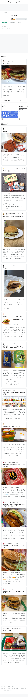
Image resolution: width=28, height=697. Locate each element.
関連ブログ (19, 22)
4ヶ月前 (23, 168)
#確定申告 (18, 455)
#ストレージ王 (11, 204)
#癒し (4, 208)
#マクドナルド (6, 258)
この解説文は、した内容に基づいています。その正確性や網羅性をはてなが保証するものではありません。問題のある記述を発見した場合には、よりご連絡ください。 (7, 29)
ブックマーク (5, 105)
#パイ (15, 384)
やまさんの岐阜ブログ (9, 589)
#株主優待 (5, 203)
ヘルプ (12, 688)
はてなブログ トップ (6, 12)
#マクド (4, 308)
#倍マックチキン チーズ (8, 381)
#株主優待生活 (6, 453)
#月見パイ (11, 383)
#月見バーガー (6, 418)
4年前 (17, 543)
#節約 (8, 457)
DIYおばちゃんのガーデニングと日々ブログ (13, 168)
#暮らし (21, 206)
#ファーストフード (18, 383)
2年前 (14, 343)
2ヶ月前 (13, 128)
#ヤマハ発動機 (11, 203)
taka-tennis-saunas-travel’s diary (11, 628)
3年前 (17, 462)
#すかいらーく (18, 203)
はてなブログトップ (22, 688)
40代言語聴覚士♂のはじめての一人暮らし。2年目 (14, 213)
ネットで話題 (12, 22)
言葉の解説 (4, 22)
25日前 (13, 61)
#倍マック (9, 95)
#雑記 (7, 208)
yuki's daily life (8, 424)
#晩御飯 (4, 95)
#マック (4, 336)
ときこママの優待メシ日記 (10, 462)
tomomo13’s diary (8, 343)
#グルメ (11, 384)
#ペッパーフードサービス (8, 206)
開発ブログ (16, 688)
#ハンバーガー (6, 384)
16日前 (20, 628)
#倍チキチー (5, 383)
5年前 (15, 589)
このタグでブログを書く (21, 19)
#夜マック (12, 258)
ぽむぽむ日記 (7, 313)
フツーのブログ (8, 61)
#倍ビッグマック (6, 455)
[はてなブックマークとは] (9, 101)
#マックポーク (18, 258)
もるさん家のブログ (8, 390)
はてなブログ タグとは (5, 688)
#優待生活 (22, 496)
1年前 (12, 313)
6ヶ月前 (13, 265)
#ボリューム (10, 583)
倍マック (4, 106)
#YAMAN (5, 204)
